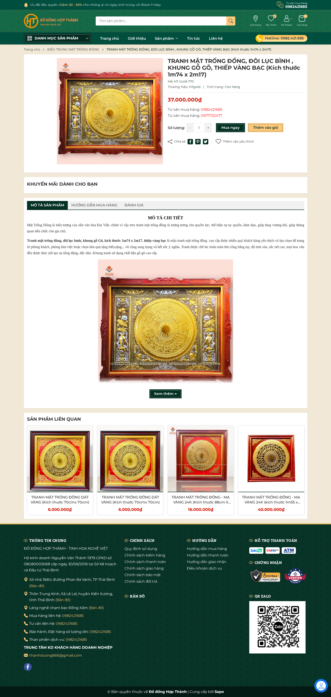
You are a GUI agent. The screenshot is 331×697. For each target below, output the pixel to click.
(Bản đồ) (36, 586)
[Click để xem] (109, 111)
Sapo (219, 692)
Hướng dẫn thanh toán (208, 555)
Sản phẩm (165, 38)
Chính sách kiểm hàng (145, 555)
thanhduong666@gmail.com (55, 655)
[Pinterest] (198, 141)
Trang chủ (109, 38)
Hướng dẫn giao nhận (206, 562)
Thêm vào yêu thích (238, 141)
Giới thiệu (137, 38)
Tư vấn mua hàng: (195, 109)
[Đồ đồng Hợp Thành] (51, 21)
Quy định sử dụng (141, 549)
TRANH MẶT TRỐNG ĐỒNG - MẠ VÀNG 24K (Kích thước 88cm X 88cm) (201, 502)
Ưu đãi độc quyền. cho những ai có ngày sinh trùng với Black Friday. (95, 5)
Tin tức (193, 38)
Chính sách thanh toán (145, 562)
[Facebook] (28, 667)
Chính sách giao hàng (144, 568)
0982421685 (73, 616)
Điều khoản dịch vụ (204, 568)
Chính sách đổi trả (141, 581)
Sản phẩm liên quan (54, 419)
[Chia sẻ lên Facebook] (190, 141)
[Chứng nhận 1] (265, 576)
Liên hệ (216, 38)
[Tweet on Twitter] (205, 141)
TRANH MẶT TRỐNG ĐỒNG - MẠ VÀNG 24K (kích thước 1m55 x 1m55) (271, 502)
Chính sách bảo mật (143, 575)
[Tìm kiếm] (230, 20)
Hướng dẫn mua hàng (207, 549)
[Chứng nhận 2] (295, 576)
